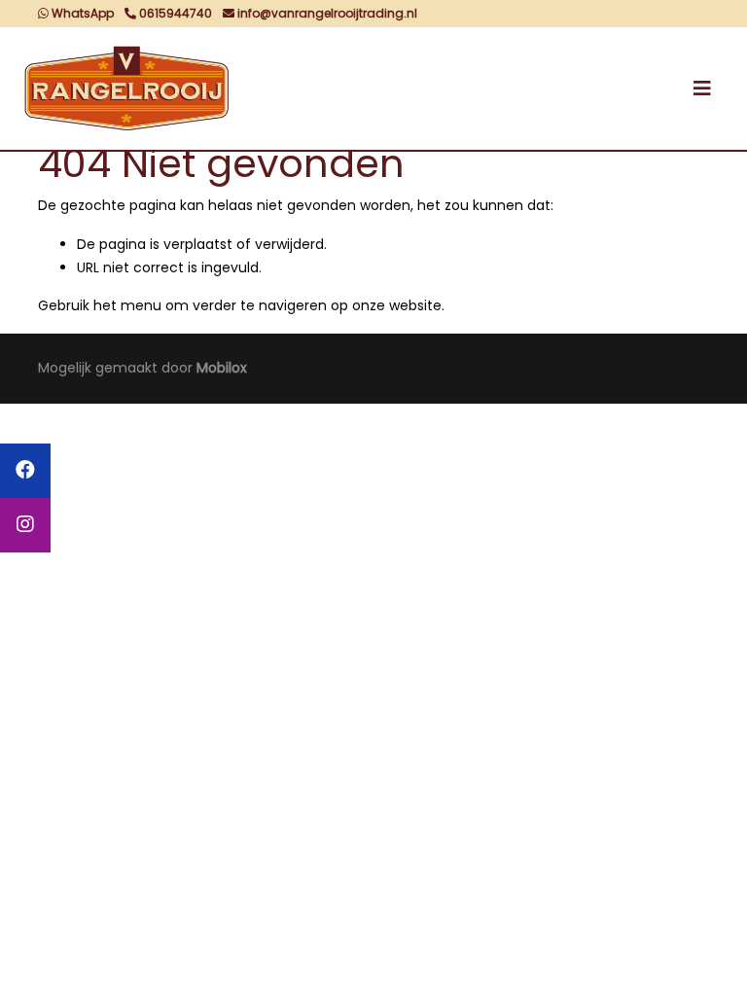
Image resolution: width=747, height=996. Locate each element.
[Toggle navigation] (702, 88)
